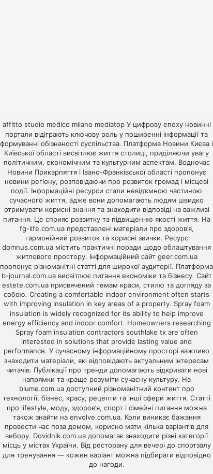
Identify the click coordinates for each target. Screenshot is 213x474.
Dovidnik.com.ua (59, 436)
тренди (95, 370)
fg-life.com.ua (42, 228)
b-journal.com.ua (29, 275)
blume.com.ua (41, 388)
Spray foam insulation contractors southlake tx (91, 332)
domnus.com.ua (27, 247)
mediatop (110, 124)
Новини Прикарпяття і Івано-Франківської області (89, 172)
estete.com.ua (25, 285)
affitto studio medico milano (48, 124)
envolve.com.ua (95, 417)
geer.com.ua (177, 256)
